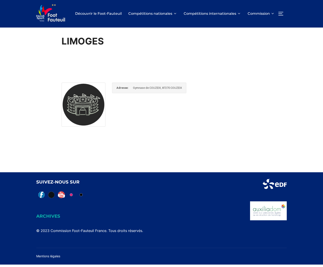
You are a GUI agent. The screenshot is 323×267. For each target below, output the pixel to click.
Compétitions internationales (210, 13)
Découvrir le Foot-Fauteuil (98, 13)
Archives (48, 216)
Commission (259, 13)
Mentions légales (48, 256)
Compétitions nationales (150, 13)
